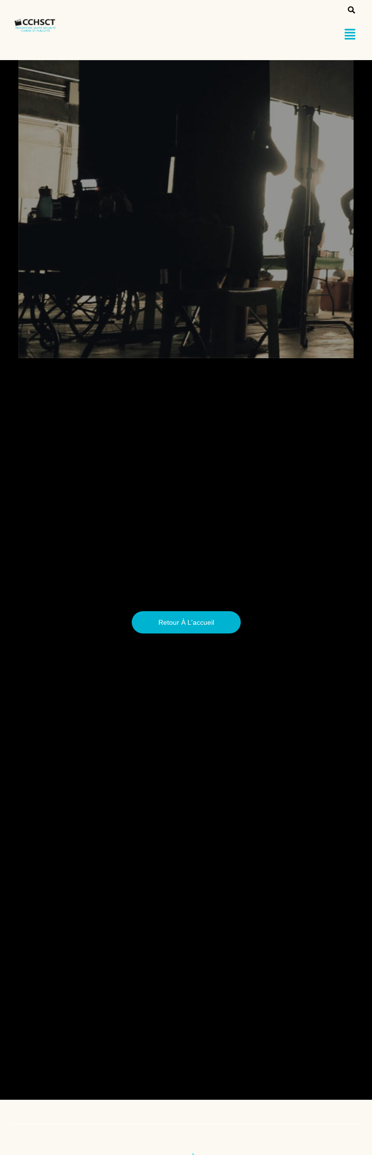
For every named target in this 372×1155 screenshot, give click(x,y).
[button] (350, 35)
